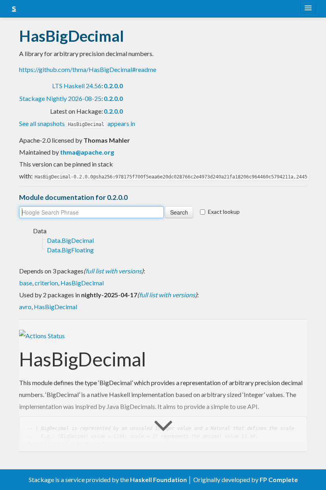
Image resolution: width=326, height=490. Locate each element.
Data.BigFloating (70, 250)
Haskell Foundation (158, 479)
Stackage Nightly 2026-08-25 (60, 98)
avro (25, 306)
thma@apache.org (87, 152)
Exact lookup (224, 211)
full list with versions (113, 271)
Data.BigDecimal (70, 240)
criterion (46, 283)
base (25, 283)
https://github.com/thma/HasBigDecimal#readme (87, 69)
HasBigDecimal (82, 283)
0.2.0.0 (113, 85)
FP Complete (279, 479)
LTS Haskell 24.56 (76, 85)
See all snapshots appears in (77, 123)
